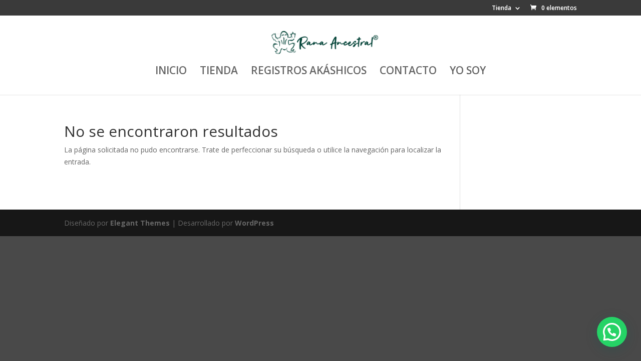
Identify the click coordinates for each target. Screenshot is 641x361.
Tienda (501, 8)
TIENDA (219, 72)
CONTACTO (408, 72)
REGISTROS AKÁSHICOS (309, 72)
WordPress (254, 223)
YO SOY (468, 72)
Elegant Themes (140, 223)
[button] (612, 332)
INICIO (171, 72)
